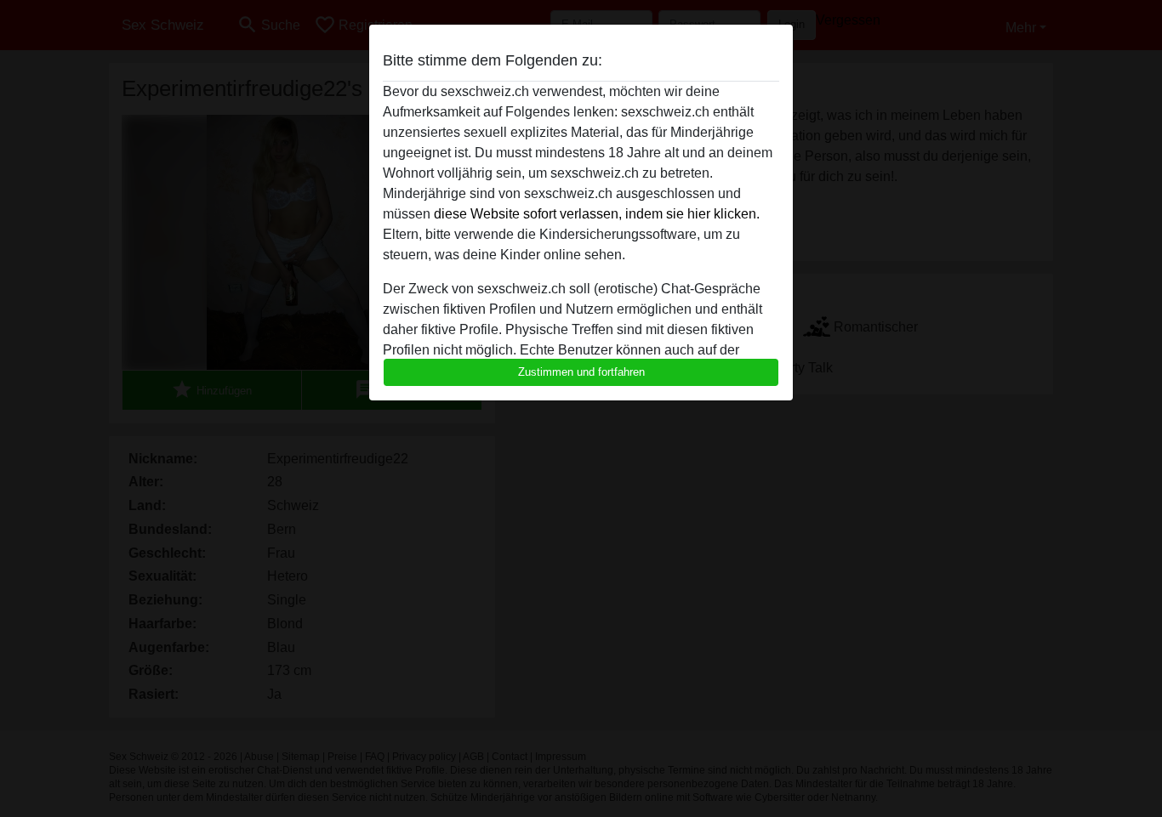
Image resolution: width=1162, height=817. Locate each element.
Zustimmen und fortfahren (581, 372)
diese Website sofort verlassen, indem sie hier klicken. (597, 214)
